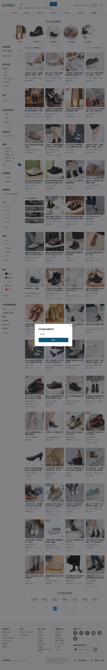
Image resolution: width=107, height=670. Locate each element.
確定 (53, 340)
